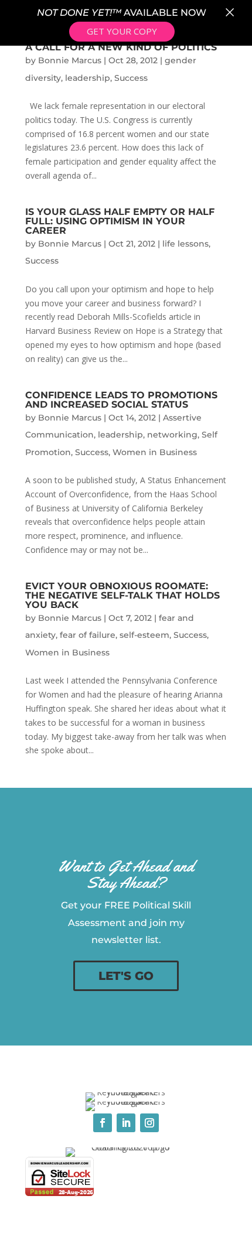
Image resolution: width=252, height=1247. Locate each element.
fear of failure (87, 635)
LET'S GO (126, 976)
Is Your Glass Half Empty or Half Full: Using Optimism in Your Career (119, 221)
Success (131, 78)
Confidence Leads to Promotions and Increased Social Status (121, 400)
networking (172, 434)
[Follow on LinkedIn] (126, 1122)
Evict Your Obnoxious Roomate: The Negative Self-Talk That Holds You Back (122, 595)
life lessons (185, 243)
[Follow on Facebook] (102, 1122)
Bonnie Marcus (69, 60)
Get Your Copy (122, 31)
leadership (87, 78)
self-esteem (144, 635)
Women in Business (155, 452)
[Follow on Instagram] (149, 1122)
